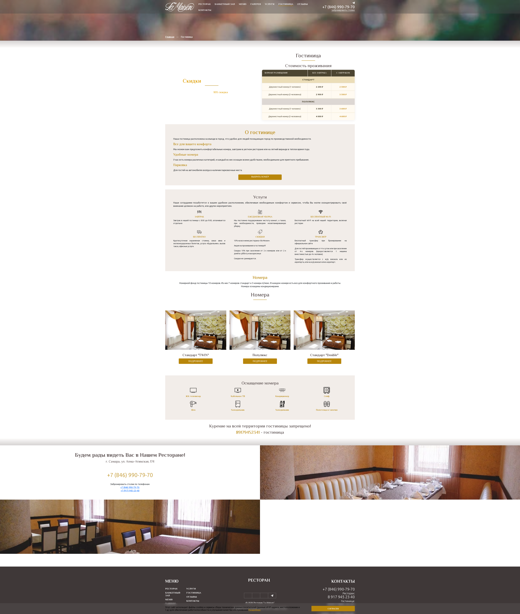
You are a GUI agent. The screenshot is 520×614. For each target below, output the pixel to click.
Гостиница (193, 593)
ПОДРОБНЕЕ (195, 361)
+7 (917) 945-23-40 (130, 490)
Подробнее (254, 610)
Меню (169, 600)
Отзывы (191, 597)
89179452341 (248, 432)
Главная (169, 37)
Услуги (191, 589)
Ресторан (171, 589)
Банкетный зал (172, 594)
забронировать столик (343, 10)
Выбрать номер (260, 177)
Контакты (192, 601)
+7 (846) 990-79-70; (130, 487)
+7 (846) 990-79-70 (338, 7)
